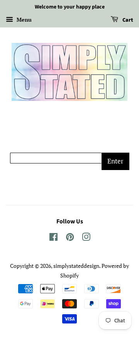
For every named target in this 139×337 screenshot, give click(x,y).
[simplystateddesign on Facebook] (53, 238)
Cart (127, 20)
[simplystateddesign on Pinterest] (70, 238)
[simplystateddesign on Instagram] (86, 238)
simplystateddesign (76, 265)
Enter (115, 161)
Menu (23, 19)
